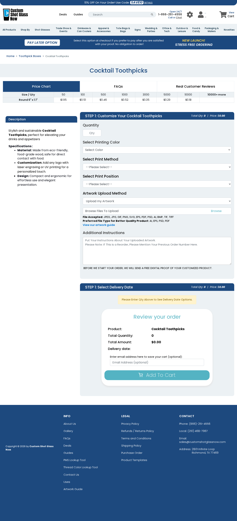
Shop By (25, 29)
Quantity (91, 125)
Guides (78, 14)
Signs (138, 29)
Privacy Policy (130, 424)
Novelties (229, 29)
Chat (179, 17)
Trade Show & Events (63, 30)
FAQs (67, 438)
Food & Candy (196, 30)
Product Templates (134, 460)
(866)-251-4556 (199, 424)
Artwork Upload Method (104, 193)
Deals (63, 14)
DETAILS (148, 2)
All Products (9, 29)
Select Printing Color (101, 142)
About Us (70, 424)
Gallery (68, 431)
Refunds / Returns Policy (137, 431)
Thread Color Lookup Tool (81, 467)
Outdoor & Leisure (182, 30)
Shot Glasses (42, 29)
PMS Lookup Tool (75, 460)
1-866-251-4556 (170, 14)
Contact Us (71, 475)
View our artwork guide (99, 225)
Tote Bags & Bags (123, 30)
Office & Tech (166, 30)
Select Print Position (101, 176)
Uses (67, 482)
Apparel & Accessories (104, 30)
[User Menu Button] (189, 14)
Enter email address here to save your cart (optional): (146, 357)
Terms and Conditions (136, 438)
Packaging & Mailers (212, 30)
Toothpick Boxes (30, 56)
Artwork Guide (73, 489)
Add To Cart (160, 375)
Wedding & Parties (151, 30)
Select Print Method (100, 159)
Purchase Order (131, 453)
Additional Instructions (104, 232)
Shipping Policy (131, 445)
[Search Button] (152, 14)
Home (10, 56)
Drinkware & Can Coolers (84, 30)
